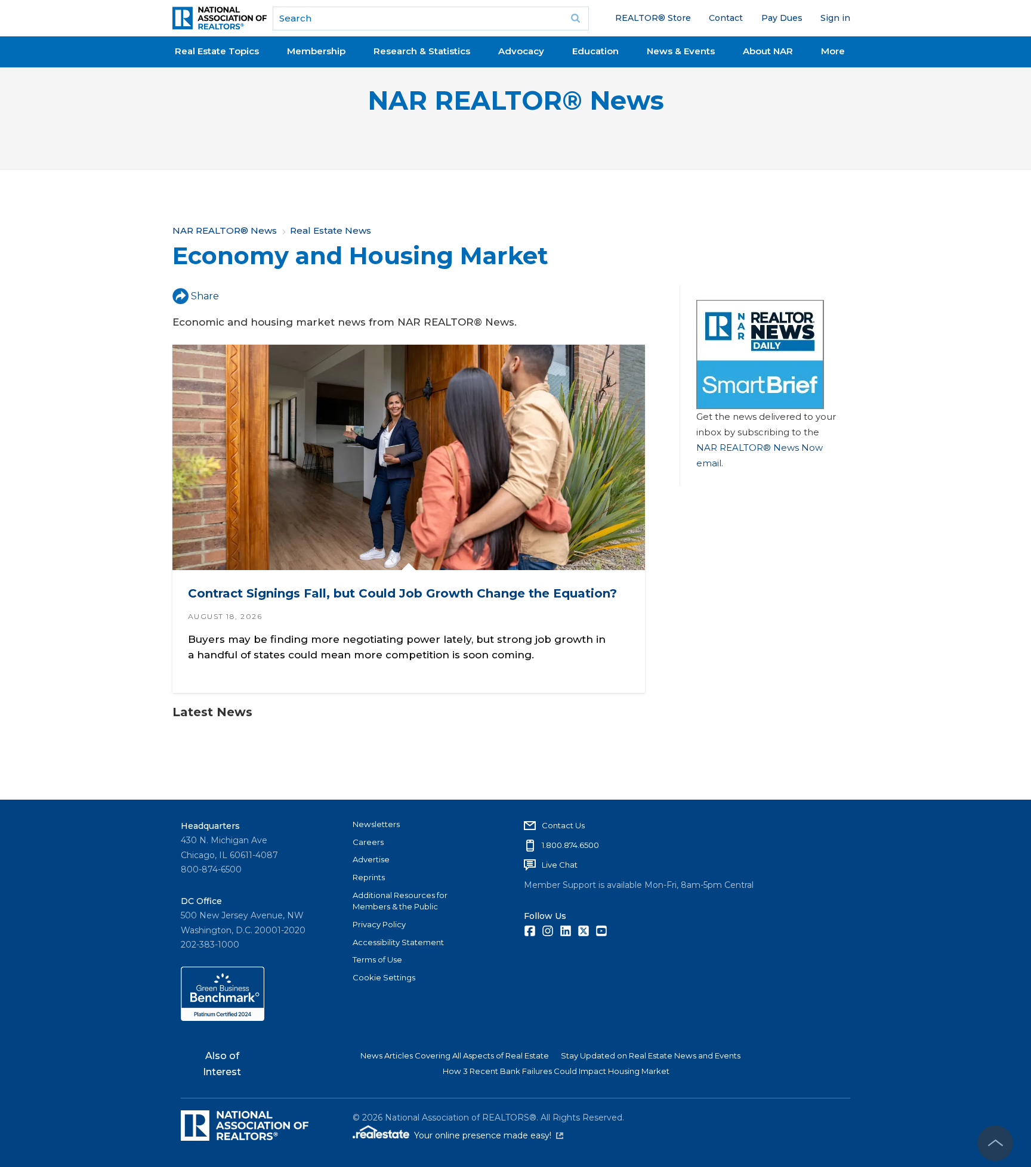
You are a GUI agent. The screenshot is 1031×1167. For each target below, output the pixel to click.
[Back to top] (995, 1143)
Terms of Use (377, 959)
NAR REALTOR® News (516, 100)
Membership (316, 51)
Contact (726, 18)
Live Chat (560, 864)
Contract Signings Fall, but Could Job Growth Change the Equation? (402, 593)
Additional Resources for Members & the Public (400, 901)
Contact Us (563, 825)
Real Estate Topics (217, 51)
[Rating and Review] (222, 1018)
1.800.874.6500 (570, 845)
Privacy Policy (379, 924)
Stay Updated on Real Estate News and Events (650, 1055)
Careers (368, 842)
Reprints (369, 877)
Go (576, 18)
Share (205, 296)
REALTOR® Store (653, 18)
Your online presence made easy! (488, 1135)
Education (595, 51)
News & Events (681, 51)
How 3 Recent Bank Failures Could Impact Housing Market (556, 1071)
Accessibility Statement (398, 942)
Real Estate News (330, 230)
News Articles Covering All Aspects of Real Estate (454, 1055)
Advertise (371, 859)
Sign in (835, 18)
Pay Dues (781, 18)
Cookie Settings (384, 977)
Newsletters (376, 824)
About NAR (768, 51)
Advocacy (521, 51)
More (833, 51)
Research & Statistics (421, 51)
